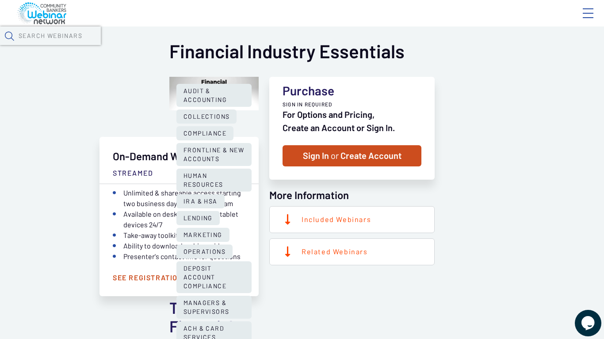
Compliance (204, 133)
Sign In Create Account (352, 155)
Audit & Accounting (205, 95)
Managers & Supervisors (206, 307)
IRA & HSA (200, 201)
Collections (206, 116)
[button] (9, 35)
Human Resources (203, 180)
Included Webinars (336, 219)
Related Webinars (335, 251)
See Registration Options (165, 277)
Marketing (202, 235)
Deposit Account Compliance (204, 277)
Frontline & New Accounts (213, 154)
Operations (204, 251)
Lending (198, 218)
